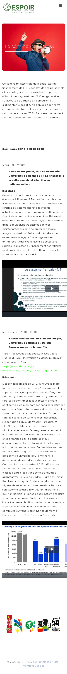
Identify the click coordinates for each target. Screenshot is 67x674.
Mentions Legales (33, 665)
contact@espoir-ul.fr (45, 661)
